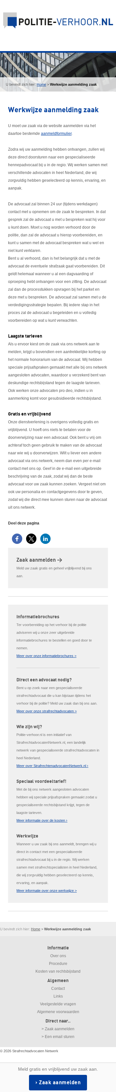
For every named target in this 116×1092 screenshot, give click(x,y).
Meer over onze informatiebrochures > (46, 656)
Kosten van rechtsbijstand (58, 971)
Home (41, 84)
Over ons (58, 956)
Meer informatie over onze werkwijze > (46, 890)
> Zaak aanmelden (58, 1029)
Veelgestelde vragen (58, 1004)
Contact (58, 988)
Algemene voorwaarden (58, 1012)
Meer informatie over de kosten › (41, 820)
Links (58, 996)
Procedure (58, 963)
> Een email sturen (58, 1036)
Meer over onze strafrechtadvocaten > (46, 711)
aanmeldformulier (56, 133)
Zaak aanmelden (60, 1083)
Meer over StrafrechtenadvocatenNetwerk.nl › (52, 766)
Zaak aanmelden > (39, 560)
